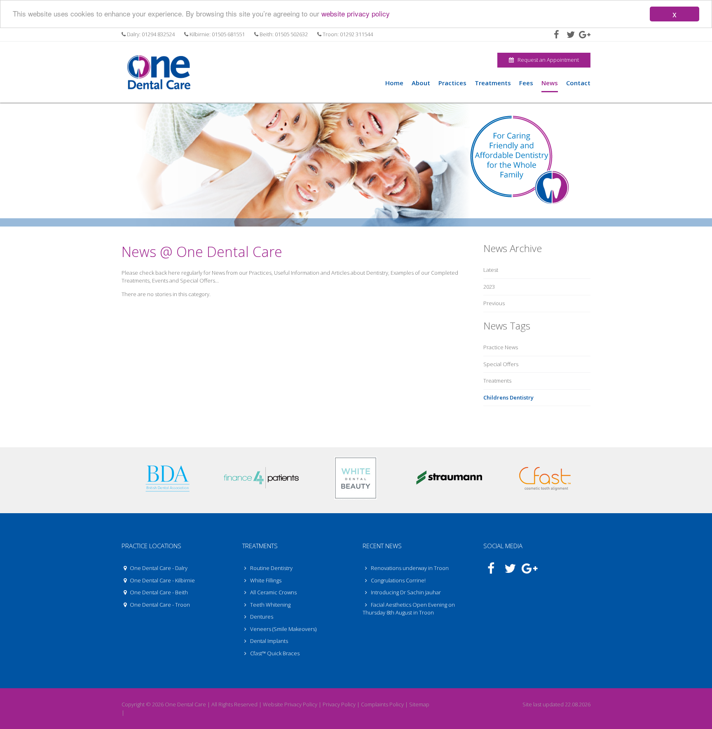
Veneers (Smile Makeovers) (282, 629)
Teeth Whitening (269, 604)
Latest (490, 269)
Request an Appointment (546, 59)
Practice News (500, 347)
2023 (489, 286)
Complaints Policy (382, 704)
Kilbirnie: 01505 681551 (216, 34)
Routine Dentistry (271, 568)
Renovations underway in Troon (410, 568)
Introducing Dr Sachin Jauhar (406, 592)
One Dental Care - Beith (158, 592)
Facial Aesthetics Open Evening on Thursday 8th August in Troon (409, 609)
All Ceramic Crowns (273, 592)
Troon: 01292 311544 (347, 34)
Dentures (261, 616)
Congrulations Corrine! (398, 580)
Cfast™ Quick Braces (274, 653)
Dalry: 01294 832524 (150, 34)
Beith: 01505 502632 (283, 34)
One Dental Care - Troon (159, 604)
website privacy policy (355, 14)
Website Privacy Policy (290, 704)
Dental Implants (268, 641)
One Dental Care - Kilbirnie (162, 580)
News (549, 83)
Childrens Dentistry (508, 397)
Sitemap (419, 704)
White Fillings (265, 580)
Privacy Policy (339, 704)
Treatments (497, 380)
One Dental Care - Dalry (158, 568)
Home (394, 83)
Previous (494, 303)
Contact (578, 83)
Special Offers (500, 364)
